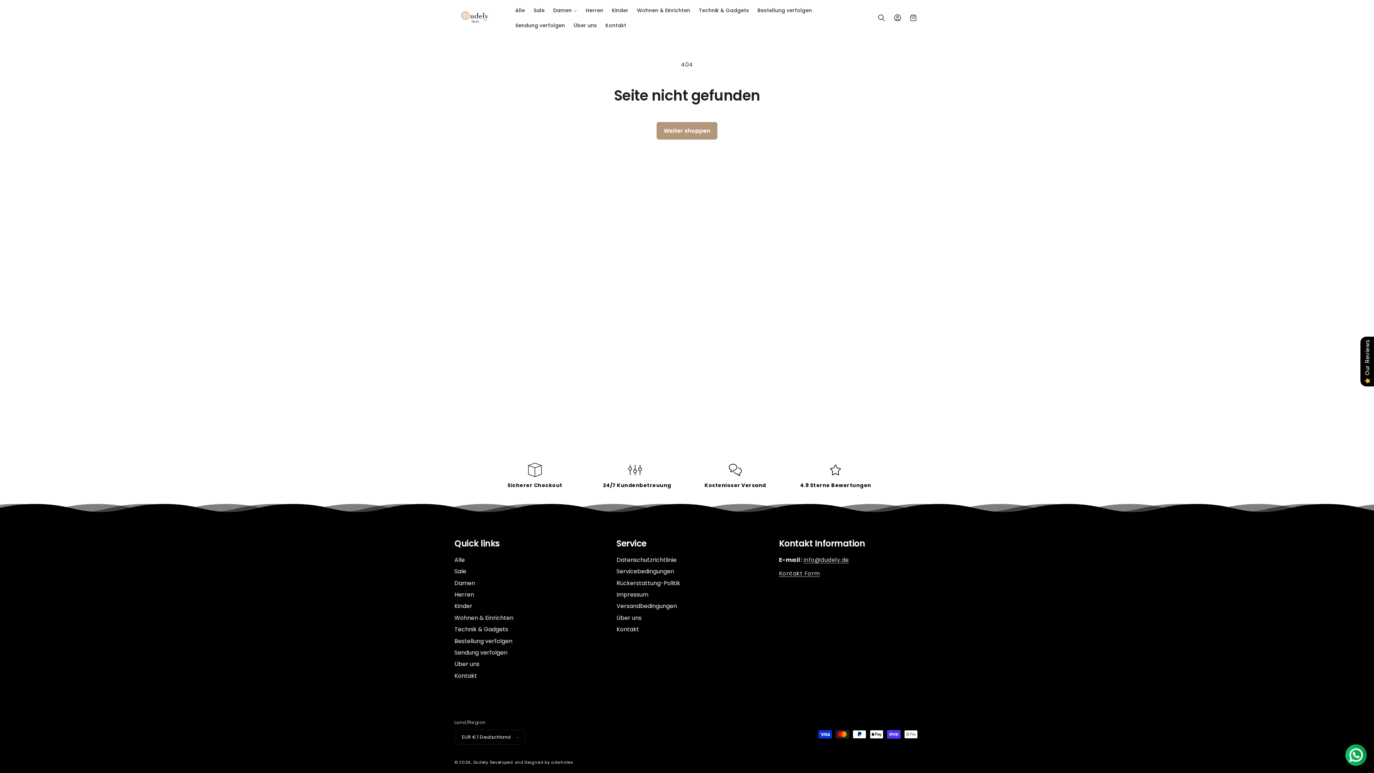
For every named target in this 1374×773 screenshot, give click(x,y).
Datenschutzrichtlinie (647, 560)
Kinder (463, 606)
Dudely (480, 762)
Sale (460, 571)
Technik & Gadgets (481, 629)
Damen (464, 583)
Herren (464, 594)
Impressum (632, 594)
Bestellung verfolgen (483, 641)
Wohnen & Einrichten (483, 618)
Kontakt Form (799, 573)
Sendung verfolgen (480, 652)
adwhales (562, 762)
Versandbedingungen (647, 606)
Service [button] (632, 544)
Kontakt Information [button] (822, 544)
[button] (565, 10)
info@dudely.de (826, 560)
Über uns (466, 664)
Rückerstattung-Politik (648, 583)
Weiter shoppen (687, 131)
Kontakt (465, 676)
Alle (459, 560)
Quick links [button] (477, 544)
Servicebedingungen (645, 571)
